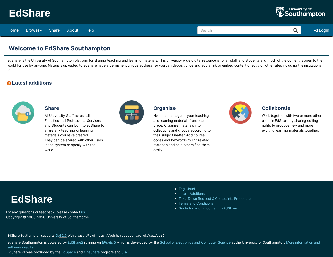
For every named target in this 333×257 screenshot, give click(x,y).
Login (323, 30)
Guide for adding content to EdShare (208, 208)
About (72, 30)
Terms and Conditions (196, 203)
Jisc (125, 252)
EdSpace (68, 252)
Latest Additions (192, 193)
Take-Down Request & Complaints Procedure (215, 198)
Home (13, 30)
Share (54, 30)
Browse (32, 30)
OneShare (92, 252)
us (83, 212)
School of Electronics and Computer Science (195, 242)
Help (90, 30)
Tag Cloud (187, 189)
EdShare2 (75, 242)
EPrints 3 (109, 242)
